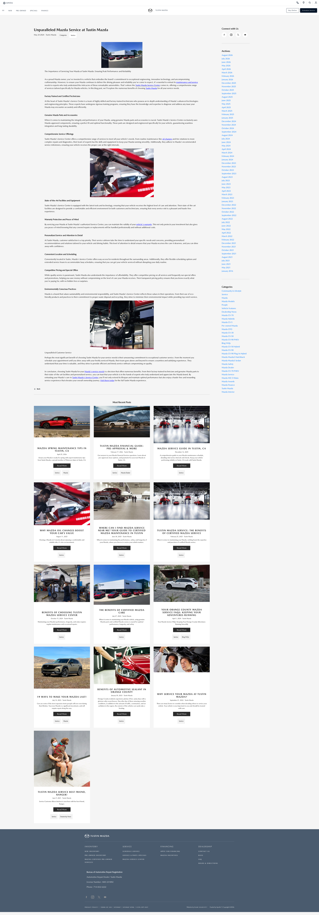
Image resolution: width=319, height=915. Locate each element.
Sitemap (117, 907)
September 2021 (229, 253)
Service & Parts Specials (134, 855)
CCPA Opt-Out (142, 907)
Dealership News (229, 312)
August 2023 (227, 177)
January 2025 (227, 118)
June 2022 (226, 226)
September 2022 (229, 215)
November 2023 (229, 166)
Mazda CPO (227, 329)
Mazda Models (228, 301)
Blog (200, 855)
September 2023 (229, 173)
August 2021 (227, 257)
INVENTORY (91, 846)
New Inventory (92, 851)
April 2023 (226, 191)
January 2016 (227, 271)
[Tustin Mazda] (151, 10)
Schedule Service (308, 10)
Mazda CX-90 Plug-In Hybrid (234, 353)
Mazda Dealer (228, 367)
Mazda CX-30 (228, 333)
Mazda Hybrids (228, 319)
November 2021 (229, 246)
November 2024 (229, 125)
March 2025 (227, 111)
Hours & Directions (208, 863)
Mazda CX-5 (227, 322)
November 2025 (229, 86)
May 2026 (226, 65)
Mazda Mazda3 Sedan (231, 360)
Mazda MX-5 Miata (230, 378)
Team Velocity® (200, 907)
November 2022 (229, 208)
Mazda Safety (227, 364)
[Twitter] (238, 34)
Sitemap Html (128, 907)
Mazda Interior (228, 392)
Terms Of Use (106, 907)
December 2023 (229, 163)
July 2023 (226, 180)
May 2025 (226, 104)
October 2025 (228, 90)
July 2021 (226, 260)
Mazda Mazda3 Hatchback (233, 357)
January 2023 (227, 201)
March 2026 (227, 72)
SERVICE (127, 846)
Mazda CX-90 (228, 350)
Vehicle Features (229, 308)
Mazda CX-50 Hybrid (231, 346)
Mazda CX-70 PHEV (230, 371)
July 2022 (226, 222)
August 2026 (227, 55)
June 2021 (226, 264)
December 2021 (229, 243)
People (225, 305)
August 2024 (227, 135)
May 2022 (226, 229)
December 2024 (229, 121)
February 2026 (228, 76)
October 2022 (228, 212)
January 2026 (227, 79)
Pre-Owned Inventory (95, 855)
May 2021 (226, 267)
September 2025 (229, 93)
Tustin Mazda (227, 388)
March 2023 (227, 194)
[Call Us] (298, 2)
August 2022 (227, 219)
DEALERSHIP (205, 846)
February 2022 (228, 240)
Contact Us (204, 851)
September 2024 (229, 132)
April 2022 (226, 233)
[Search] (311, 3)
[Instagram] (231, 34)
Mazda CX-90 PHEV (230, 339)
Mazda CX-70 (228, 315)
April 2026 (226, 69)
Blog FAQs (226, 343)
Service (73, 35)
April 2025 (226, 107)
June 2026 (226, 62)
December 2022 (229, 205)
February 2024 (228, 156)
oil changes (167, 139)
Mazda (225, 298)
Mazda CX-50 (228, 336)
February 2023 (228, 198)
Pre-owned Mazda (230, 326)
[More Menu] (3, 10)
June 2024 (226, 142)
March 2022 (227, 236)
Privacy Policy (91, 907)
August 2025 (227, 97)
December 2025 (229, 83)
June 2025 (226, 100)
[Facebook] (224, 34)
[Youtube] (245, 34)
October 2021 (228, 250)
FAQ (200, 859)
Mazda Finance (228, 385)
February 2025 (228, 114)
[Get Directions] (304, 3)
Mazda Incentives (169, 855)
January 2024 (227, 159)
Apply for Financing (170, 851)
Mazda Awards (228, 381)
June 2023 (226, 184)
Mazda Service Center (133, 859)
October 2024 (228, 128)
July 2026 (226, 58)
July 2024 (226, 139)
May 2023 (226, 187)
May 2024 (226, 145)
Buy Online (292, 10)
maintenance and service (187, 82)
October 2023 (228, 170)
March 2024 (227, 152)
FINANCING (167, 846)
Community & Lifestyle (231, 291)
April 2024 (226, 149)
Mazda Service (228, 374)
